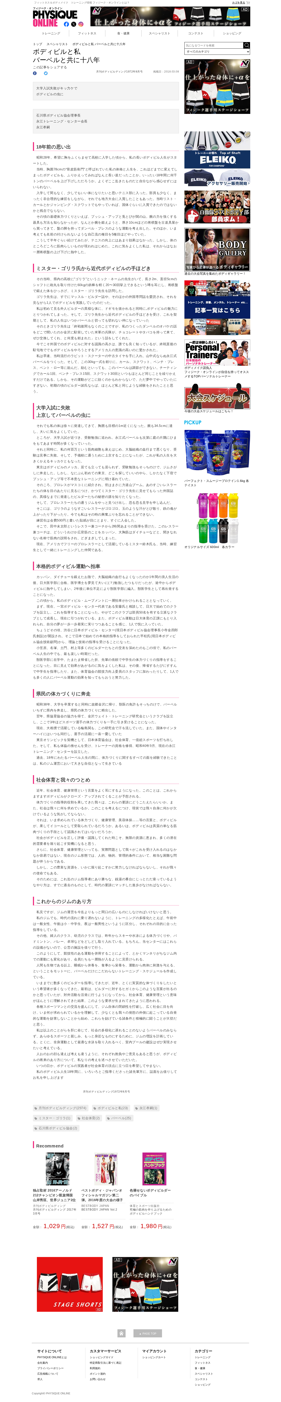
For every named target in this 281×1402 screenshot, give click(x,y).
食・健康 (123, 33)
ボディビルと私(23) (113, 1108)
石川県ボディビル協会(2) (58, 1128)
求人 (40, 1379)
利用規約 (95, 1368)
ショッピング (232, 33)
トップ (37, 44)
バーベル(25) (121, 1118)
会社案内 (42, 1362)
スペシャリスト (159, 33)
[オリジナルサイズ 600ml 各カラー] (217, 518)
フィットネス (87, 33)
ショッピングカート (154, 1357)
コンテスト (196, 33)
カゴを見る (238, 2)
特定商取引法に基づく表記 (105, 1362)
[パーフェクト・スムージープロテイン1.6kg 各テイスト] (217, 452)
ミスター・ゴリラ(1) (54, 1118)
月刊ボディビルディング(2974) (62, 1108)
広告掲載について (47, 1373)
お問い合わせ (98, 1379)
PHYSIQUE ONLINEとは (52, 1357)
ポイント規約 (98, 1373)
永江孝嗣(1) (148, 1108)
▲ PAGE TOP (148, 1333)
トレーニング (51, 33)
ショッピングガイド (101, 1357)
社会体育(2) (91, 1118)
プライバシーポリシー (50, 1368)
